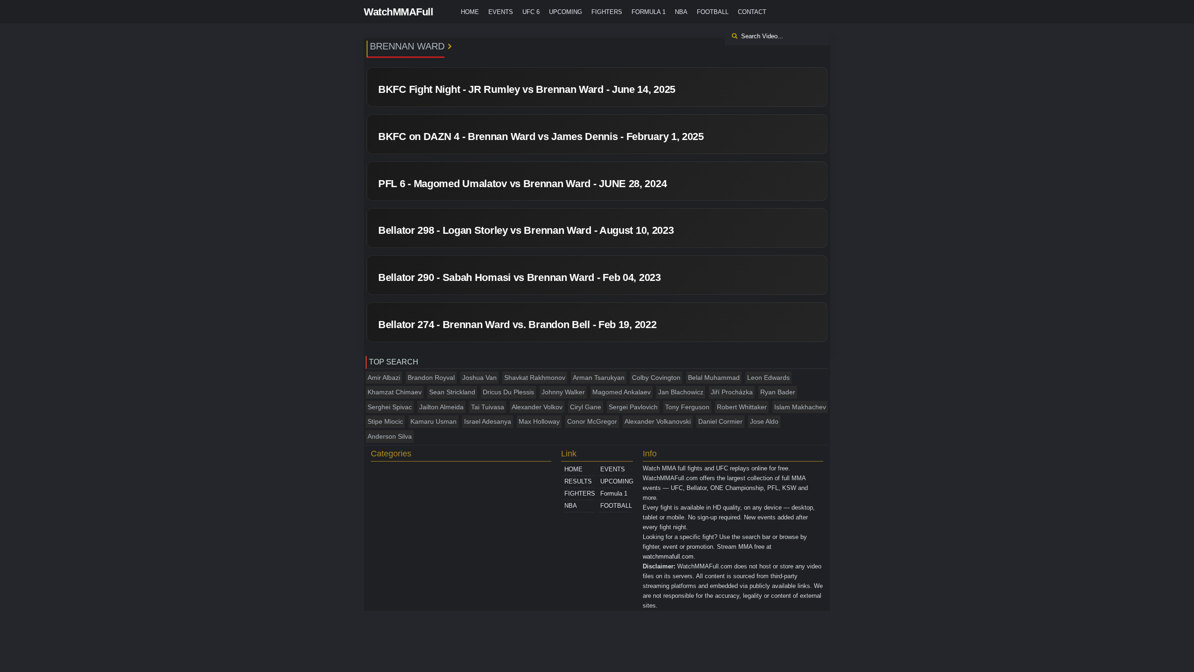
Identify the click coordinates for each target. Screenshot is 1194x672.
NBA (681, 11)
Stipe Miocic (385, 421)
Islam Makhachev (800, 407)
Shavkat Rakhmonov (534, 377)
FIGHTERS (606, 11)
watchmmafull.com (668, 556)
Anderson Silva (390, 436)
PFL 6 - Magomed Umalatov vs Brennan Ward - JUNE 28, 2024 (522, 183)
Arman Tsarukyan (599, 377)
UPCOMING (565, 11)
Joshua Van (479, 377)
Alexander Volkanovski (658, 421)
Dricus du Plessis (508, 392)
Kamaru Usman (433, 421)
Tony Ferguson (687, 407)
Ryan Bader (777, 392)
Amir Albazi (384, 377)
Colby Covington (656, 377)
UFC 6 (531, 11)
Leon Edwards (768, 377)
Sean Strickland (452, 392)
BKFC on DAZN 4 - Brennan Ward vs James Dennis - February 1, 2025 (541, 136)
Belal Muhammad (714, 377)
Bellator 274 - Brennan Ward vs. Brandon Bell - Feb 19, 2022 (517, 324)
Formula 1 (649, 11)
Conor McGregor (592, 421)
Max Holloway (539, 421)
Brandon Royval (431, 377)
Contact (752, 11)
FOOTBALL (713, 11)
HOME (470, 11)
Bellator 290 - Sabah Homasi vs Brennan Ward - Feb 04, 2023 (519, 277)
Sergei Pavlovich (633, 407)
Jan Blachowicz (680, 392)
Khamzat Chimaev (395, 392)
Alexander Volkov (537, 407)
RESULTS (578, 481)
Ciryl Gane (585, 407)
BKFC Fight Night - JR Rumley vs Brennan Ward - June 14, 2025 (526, 89)
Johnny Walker (563, 392)
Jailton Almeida (441, 407)
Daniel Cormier (720, 421)
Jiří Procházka (732, 392)
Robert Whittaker (742, 407)
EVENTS (500, 11)
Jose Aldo (764, 421)
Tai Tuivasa (487, 407)
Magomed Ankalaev (621, 392)
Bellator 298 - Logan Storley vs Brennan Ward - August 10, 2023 (525, 230)
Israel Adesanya (487, 421)
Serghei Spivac (390, 407)
